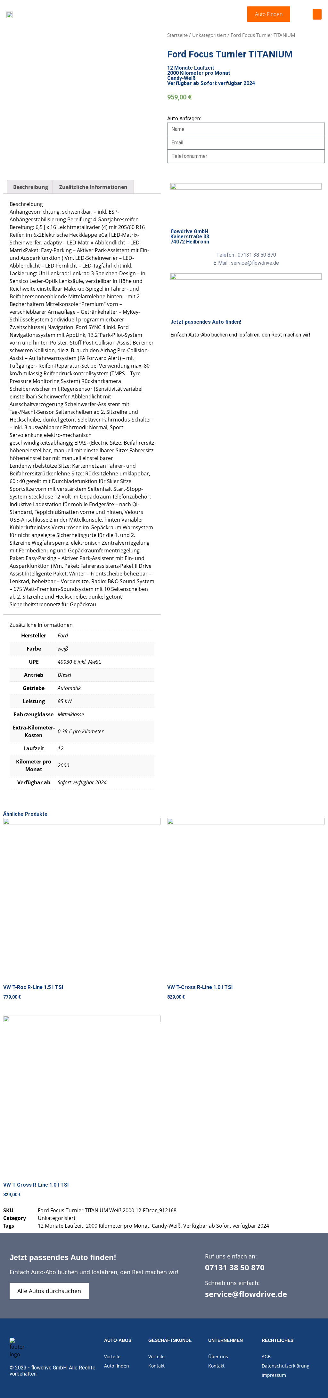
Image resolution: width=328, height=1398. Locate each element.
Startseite (177, 35)
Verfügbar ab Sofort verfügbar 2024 (226, 1225)
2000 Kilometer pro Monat (117, 1225)
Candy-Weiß (166, 1225)
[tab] (30, 187)
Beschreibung (30, 187)
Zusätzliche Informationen (93, 187)
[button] (268, 14)
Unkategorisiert (209, 35)
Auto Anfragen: (184, 118)
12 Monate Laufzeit (60, 1225)
